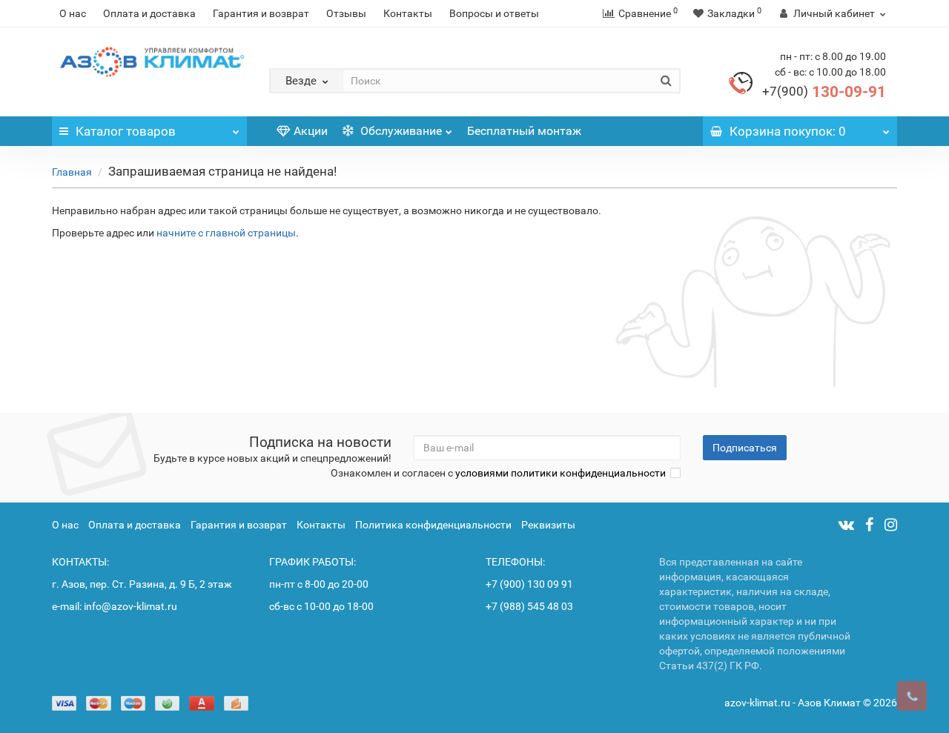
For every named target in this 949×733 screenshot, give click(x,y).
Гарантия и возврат (261, 13)
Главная (72, 172)
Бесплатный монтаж (524, 131)
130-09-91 (824, 92)
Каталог (126, 131)
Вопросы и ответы (494, 13)
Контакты (407, 13)
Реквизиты (548, 525)
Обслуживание (399, 131)
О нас (72, 13)
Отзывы (346, 13)
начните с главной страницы (226, 233)
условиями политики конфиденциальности (560, 473)
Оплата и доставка (149, 13)
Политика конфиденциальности (433, 525)
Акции (311, 131)
